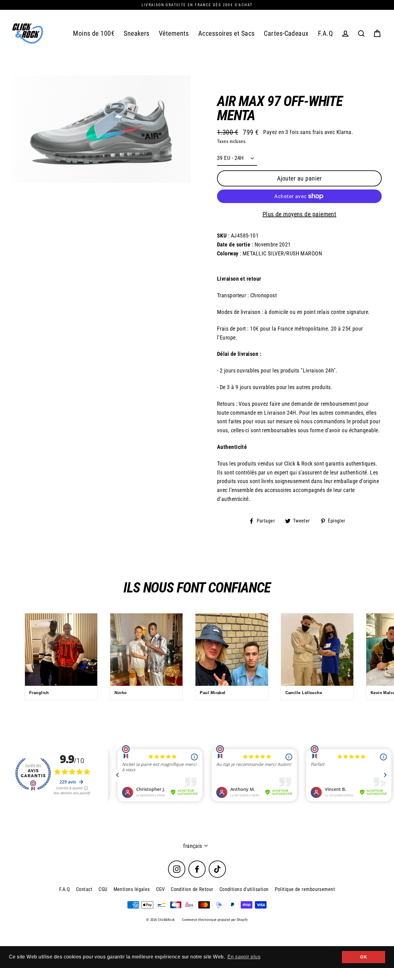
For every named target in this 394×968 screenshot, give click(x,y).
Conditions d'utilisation (244, 889)
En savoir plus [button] (243, 956)
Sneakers (137, 33)
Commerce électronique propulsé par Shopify (215, 920)
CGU (102, 889)
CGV (160, 889)
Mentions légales (132, 889)
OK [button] (363, 956)
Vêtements (174, 33)
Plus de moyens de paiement (299, 214)
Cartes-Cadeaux (286, 33)
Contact (84, 889)
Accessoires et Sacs (226, 33)
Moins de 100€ (94, 33)
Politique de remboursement (305, 889)
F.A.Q (325, 33)
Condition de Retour (192, 889)
